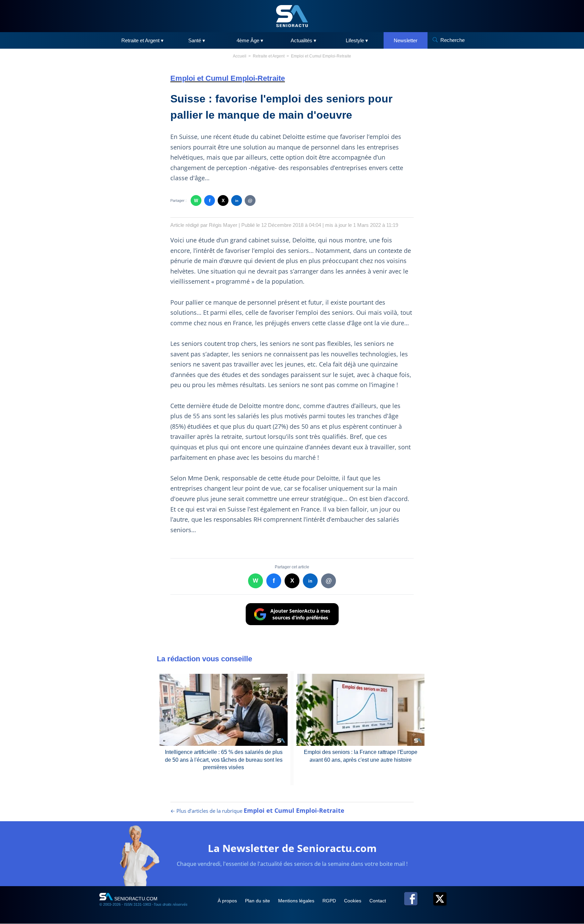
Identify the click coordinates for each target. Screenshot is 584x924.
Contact (377, 900)
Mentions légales (297, 900)
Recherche (452, 40)
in (236, 201)
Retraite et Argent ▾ (142, 40)
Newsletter (405, 40)
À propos (228, 900)
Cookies (353, 900)
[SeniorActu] (292, 16)
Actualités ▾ (303, 40)
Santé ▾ (196, 40)
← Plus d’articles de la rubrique (257, 810)
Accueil (239, 56)
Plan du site (258, 900)
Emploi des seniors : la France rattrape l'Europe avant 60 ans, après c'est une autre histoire (360, 755)
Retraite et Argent (269, 56)
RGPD (329, 900)
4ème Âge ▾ (250, 40)
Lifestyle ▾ (357, 40)
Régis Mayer (223, 225)
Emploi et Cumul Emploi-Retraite (321, 56)
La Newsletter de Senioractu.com (292, 848)
